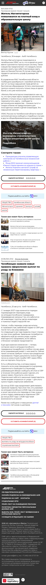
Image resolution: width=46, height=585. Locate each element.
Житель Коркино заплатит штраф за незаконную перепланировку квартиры (21, 169)
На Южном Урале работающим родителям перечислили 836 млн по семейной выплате (25, 455)
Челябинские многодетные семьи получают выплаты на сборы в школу (25, 462)
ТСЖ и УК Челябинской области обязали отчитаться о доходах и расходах (24, 247)
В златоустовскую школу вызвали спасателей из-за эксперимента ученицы (25, 220)
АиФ (16, 52)
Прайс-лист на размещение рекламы (19, 504)
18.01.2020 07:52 (7, 9)
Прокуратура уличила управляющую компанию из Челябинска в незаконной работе (21, 158)
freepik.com (5, 303)
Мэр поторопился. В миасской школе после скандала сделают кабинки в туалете (25, 240)
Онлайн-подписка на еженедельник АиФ (21, 495)
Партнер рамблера (20, 574)
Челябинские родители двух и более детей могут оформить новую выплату (24, 476)
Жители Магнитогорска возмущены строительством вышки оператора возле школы (21, 136)
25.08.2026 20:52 (7, 259)
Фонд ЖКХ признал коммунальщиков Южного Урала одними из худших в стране (22, 164)
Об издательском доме (13, 492)
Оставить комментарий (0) (23, 186)
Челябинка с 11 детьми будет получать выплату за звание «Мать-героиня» (26, 469)
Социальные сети (10, 501)
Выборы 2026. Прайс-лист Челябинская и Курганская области (20, 513)
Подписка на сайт (10, 498)
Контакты (25, 498)
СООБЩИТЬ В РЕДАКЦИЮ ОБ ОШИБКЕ (18, 517)
